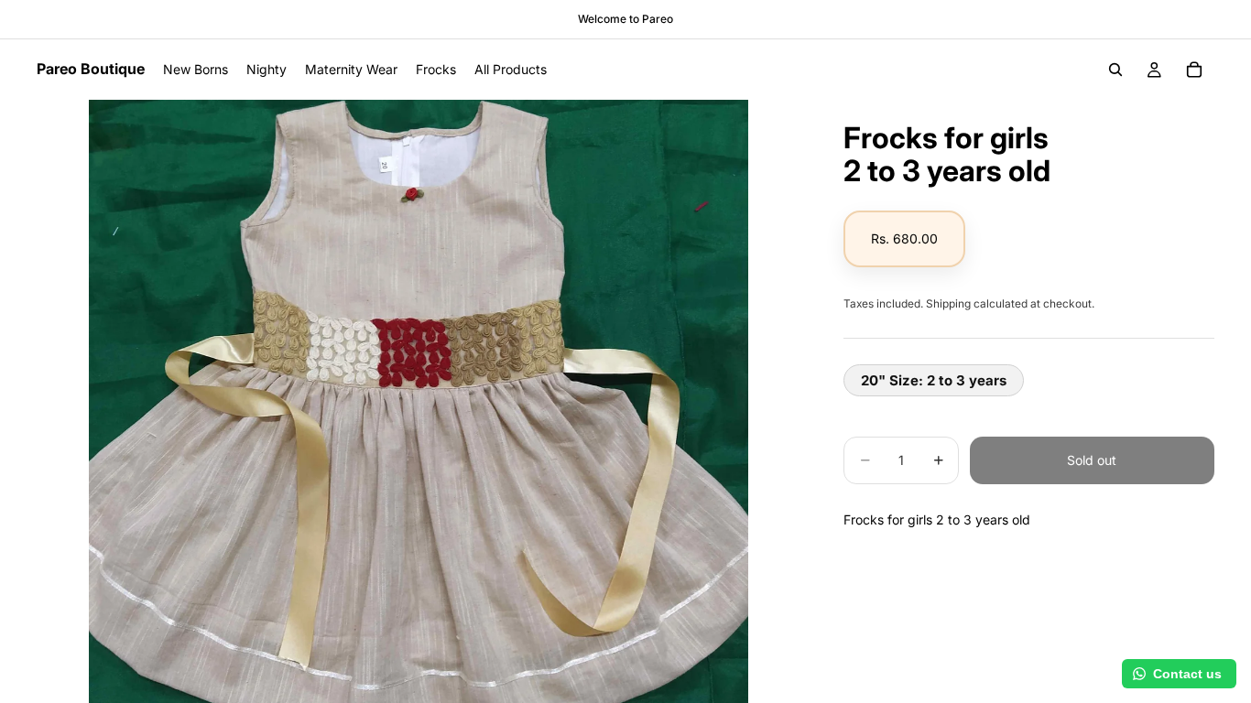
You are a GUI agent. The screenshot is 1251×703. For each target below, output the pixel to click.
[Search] (1115, 69)
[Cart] (1194, 69)
